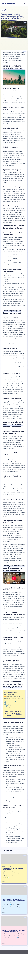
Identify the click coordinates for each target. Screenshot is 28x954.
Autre (3, 10)
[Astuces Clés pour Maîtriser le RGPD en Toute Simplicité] (14, 859)
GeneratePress (22, 952)
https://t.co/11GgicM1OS (9, 708)
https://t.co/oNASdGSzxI (12, 706)
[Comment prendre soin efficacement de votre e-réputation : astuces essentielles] (14, 890)
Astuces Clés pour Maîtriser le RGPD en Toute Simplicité (12, 868)
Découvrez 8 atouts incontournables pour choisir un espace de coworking (13, 930)
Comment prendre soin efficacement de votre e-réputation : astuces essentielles (13, 899)
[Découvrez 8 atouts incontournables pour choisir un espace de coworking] (14, 921)
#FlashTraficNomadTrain (9, 692)
